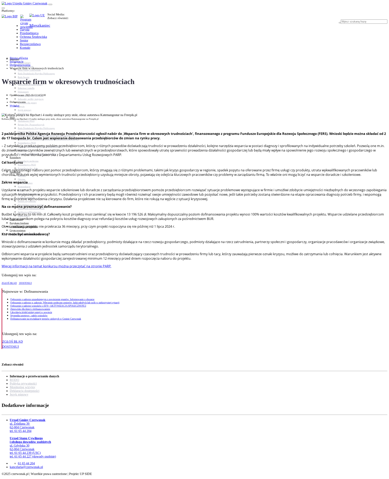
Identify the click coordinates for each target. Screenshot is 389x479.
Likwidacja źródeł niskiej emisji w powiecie (31, 312)
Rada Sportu (23, 77)
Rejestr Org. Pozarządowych (31, 124)
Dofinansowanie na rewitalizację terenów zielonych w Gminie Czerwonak (45, 318)
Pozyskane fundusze (19, 223)
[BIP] (11, 18)
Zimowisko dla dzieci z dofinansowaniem (30, 309)
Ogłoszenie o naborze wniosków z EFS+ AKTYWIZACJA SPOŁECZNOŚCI (48, 305)
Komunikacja (24, 186)
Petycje (21, 106)
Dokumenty (23, 92)
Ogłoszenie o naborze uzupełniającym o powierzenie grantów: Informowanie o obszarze (52, 299)
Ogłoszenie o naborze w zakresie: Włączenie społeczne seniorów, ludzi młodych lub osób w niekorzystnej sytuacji (64, 302)
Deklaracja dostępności (24, 391)
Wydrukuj (14, 105)
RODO (14, 380)
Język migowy (24, 110)
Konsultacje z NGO (27, 143)
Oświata (21, 179)
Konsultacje (15, 157)
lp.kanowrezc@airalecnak (26, 467)
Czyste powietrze (18, 230)
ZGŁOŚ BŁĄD (9, 283)
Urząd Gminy (24, 62)
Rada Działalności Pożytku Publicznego (36, 73)
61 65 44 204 (26, 463)
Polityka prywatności (23, 383)
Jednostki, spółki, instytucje (31, 99)
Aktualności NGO (26, 121)
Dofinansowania (20, 64)
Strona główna (19, 58)
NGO (12, 117)
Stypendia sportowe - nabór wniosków (29, 315)
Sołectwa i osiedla (26, 88)
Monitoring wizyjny (22, 387)
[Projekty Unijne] (38, 18)
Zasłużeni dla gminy (27, 102)
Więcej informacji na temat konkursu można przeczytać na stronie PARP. (56, 266)
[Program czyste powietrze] (24, 19)
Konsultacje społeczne (28, 161)
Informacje (17, 61)
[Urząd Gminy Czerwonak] (24, 3)
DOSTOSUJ (25, 283)
